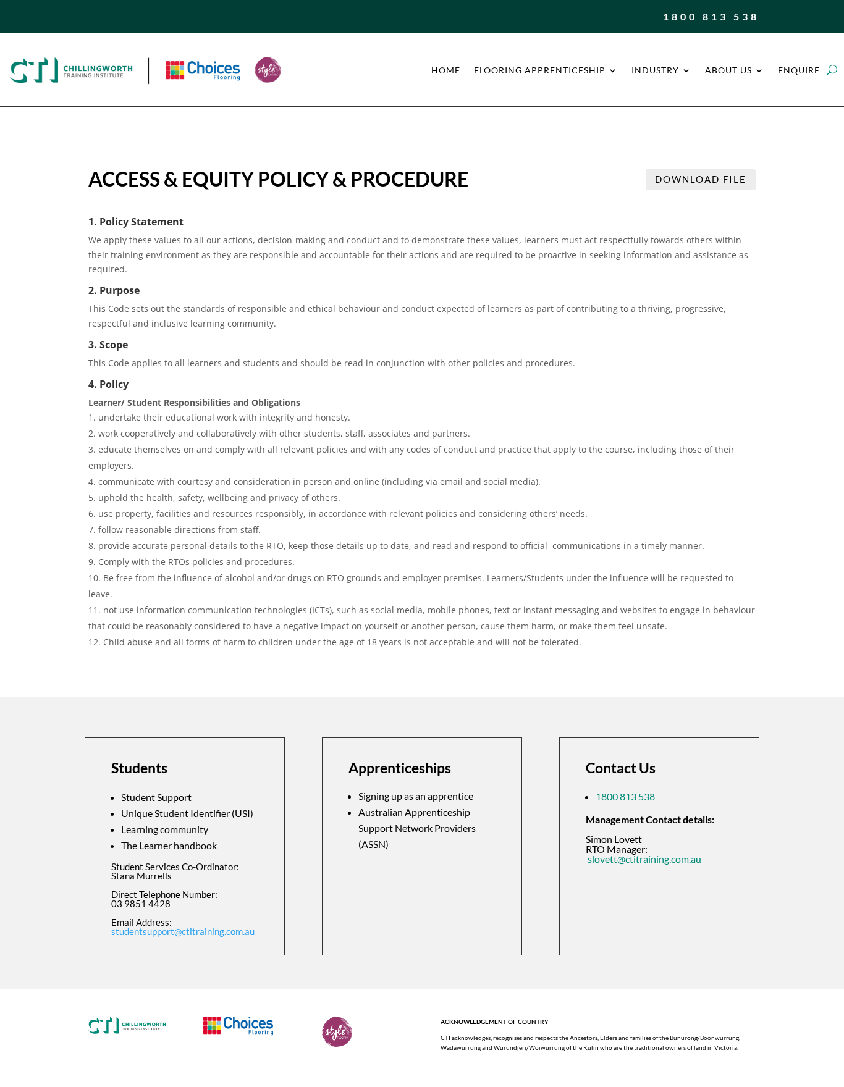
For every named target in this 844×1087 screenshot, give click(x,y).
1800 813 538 (711, 16)
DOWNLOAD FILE (700, 179)
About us (728, 70)
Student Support (156, 797)
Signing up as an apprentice (415, 796)
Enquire (799, 70)
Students (139, 768)
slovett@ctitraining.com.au (644, 859)
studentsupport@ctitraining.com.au (183, 931)
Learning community (164, 829)
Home (445, 70)
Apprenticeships (399, 768)
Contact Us (621, 768)
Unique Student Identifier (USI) (187, 813)
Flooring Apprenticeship (540, 70)
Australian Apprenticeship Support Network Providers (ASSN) (417, 828)
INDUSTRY (655, 70)
